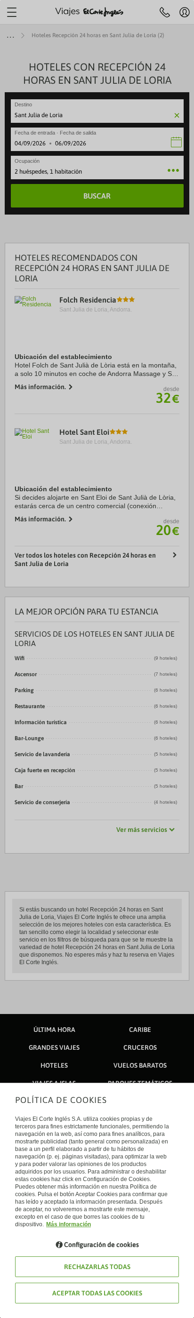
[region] (97, 659)
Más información (68, 1224)
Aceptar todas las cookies (97, 1293)
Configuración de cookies (101, 1244)
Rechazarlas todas (97, 1266)
